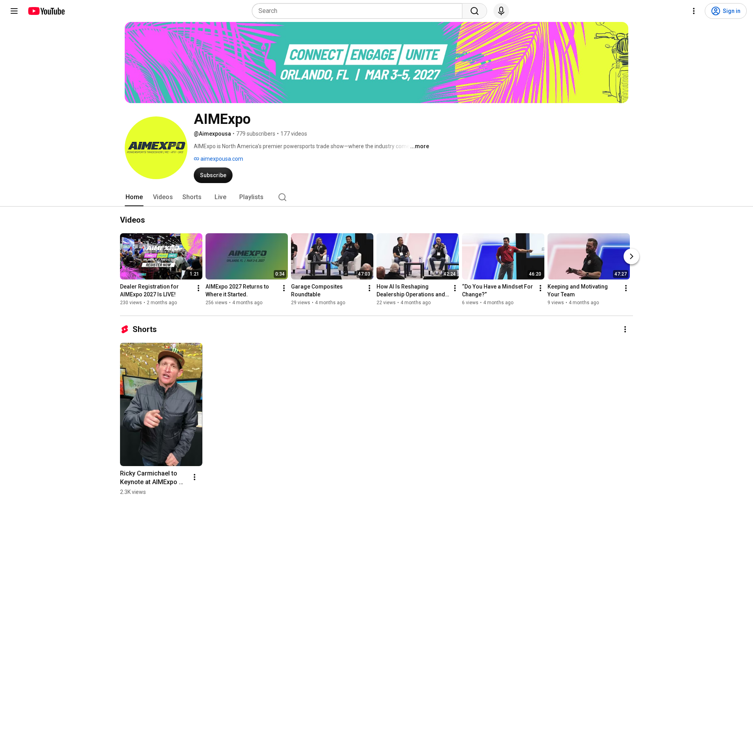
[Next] (631, 256)
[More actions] (198, 288)
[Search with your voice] (501, 11)
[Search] (474, 11)
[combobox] (359, 11)
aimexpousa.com (221, 159)
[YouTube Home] (46, 11)
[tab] (134, 197)
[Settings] (693, 11)
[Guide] (14, 11)
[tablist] (376, 197)
